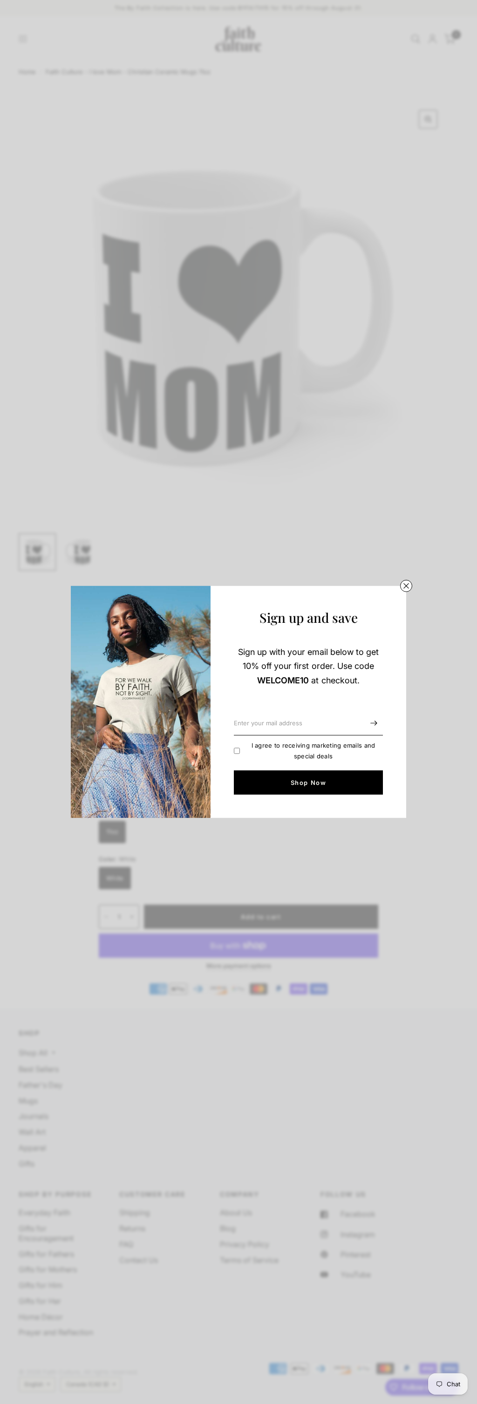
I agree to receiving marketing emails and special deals (313, 751)
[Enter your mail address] (373, 723)
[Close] (406, 586)
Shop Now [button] (308, 782)
